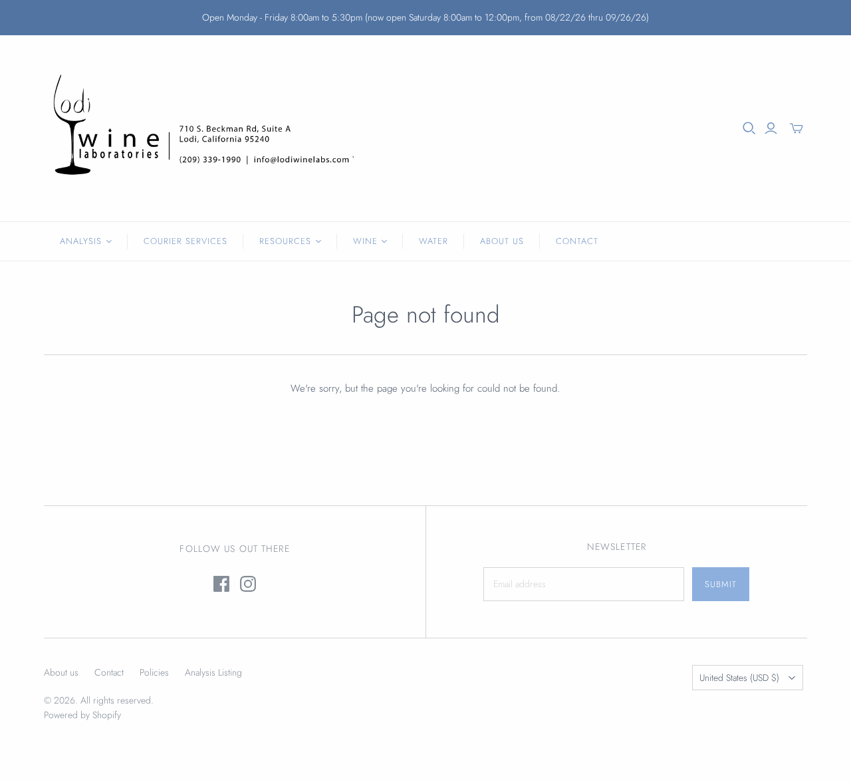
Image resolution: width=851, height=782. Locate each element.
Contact (577, 241)
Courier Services (186, 241)
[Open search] (749, 128)
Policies (154, 672)
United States (739, 677)
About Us (502, 241)
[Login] (771, 128)
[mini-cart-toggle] (796, 128)
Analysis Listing (213, 672)
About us (61, 672)
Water (433, 241)
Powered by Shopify (82, 714)
